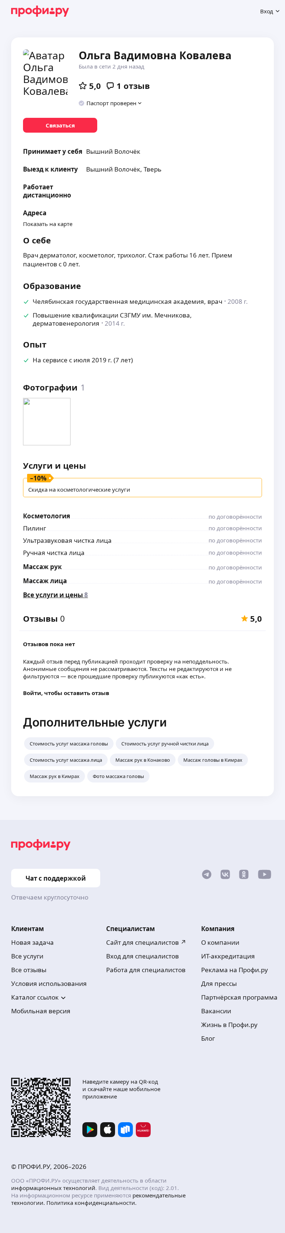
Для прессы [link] (219, 983)
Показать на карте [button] (47, 223)
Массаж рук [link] (42, 566)
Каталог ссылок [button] (35, 997)
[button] (110, 103)
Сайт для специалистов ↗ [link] (146, 942)
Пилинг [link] (34, 528)
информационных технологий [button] (53, 1188)
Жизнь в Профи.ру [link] (229, 1024)
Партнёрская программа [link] (239, 997)
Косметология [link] (46, 516)
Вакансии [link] (216, 1011)
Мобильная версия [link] (41, 1011)
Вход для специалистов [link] (142, 956)
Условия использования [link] (49, 983)
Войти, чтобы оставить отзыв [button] (66, 693)
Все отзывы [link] (28, 970)
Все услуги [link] (27, 956)
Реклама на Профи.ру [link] (234, 970)
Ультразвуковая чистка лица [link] (67, 540)
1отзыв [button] (133, 85)
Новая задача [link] (32, 942)
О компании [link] (220, 942)
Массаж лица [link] (45, 580)
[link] (60, 125)
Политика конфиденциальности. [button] (91, 1202)
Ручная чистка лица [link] (54, 552)
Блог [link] (208, 1038)
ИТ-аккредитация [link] (228, 956)
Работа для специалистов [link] (146, 970)
